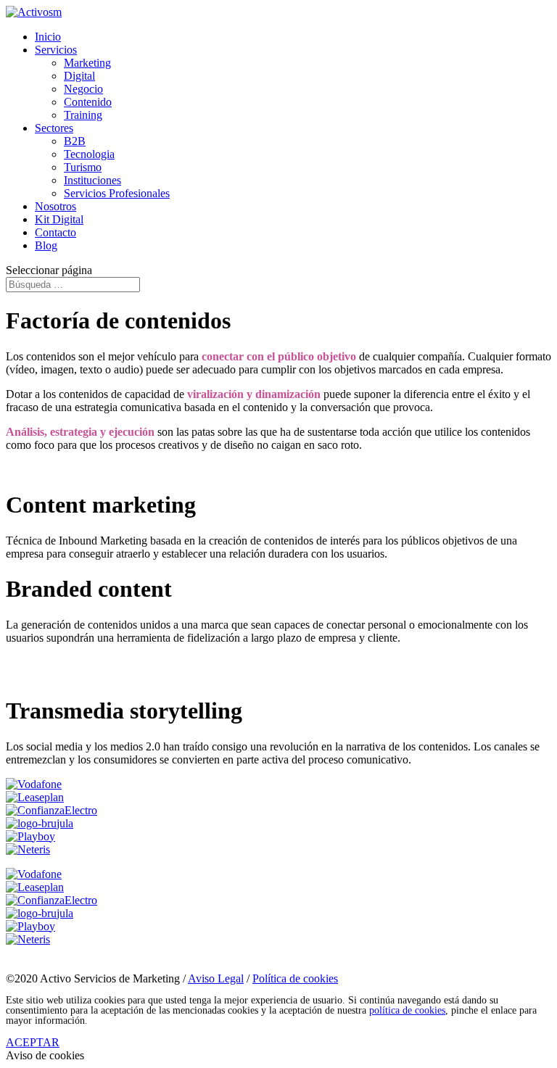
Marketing (87, 63)
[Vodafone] (34, 784)
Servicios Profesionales (117, 193)
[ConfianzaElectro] (51, 810)
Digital (79, 76)
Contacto (55, 232)
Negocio (83, 89)
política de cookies (407, 1010)
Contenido (88, 102)
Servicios (56, 50)
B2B (75, 141)
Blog (46, 245)
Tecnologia (89, 154)
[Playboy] (30, 836)
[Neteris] (28, 849)
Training (83, 115)
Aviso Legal (216, 978)
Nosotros (55, 206)
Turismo (83, 167)
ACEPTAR (32, 1042)
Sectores (54, 128)
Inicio (48, 36)
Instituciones (92, 180)
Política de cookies (295, 978)
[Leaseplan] (35, 797)
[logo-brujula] (39, 823)
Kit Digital (59, 219)
